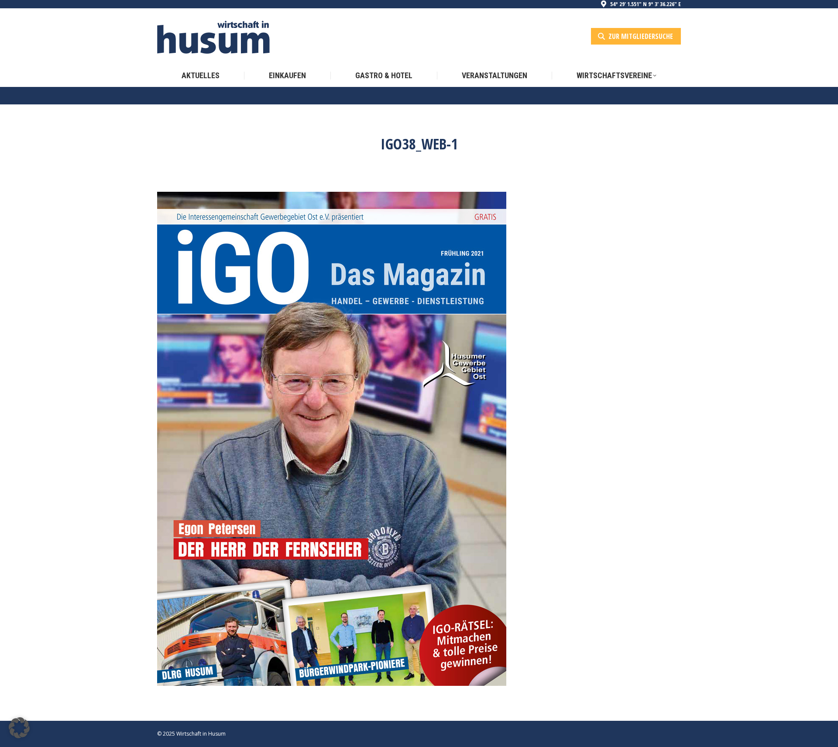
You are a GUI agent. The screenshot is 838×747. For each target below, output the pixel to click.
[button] (19, 728)
